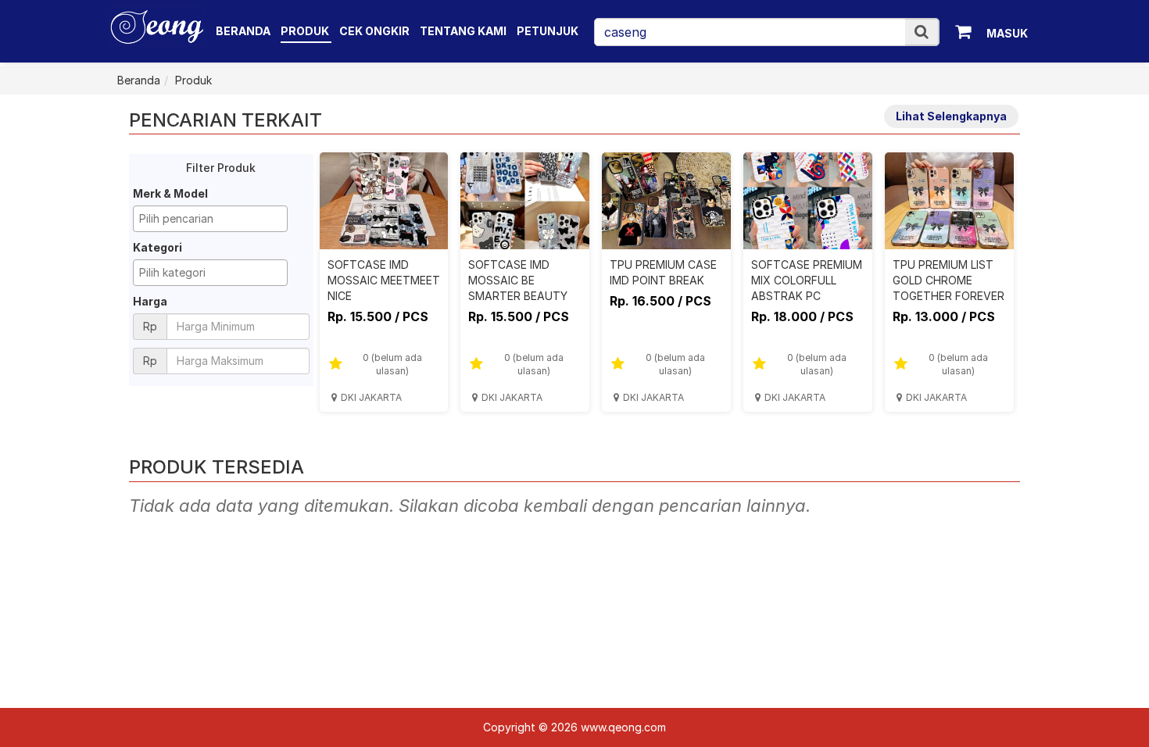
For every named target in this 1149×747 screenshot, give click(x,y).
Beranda (243, 31)
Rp (150, 326)
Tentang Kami (463, 31)
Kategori (157, 247)
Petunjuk (547, 31)
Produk (306, 31)
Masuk (1007, 33)
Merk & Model (170, 193)
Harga (150, 301)
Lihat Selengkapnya (951, 116)
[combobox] (210, 219)
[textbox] (214, 218)
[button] (922, 31)
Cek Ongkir (374, 31)
